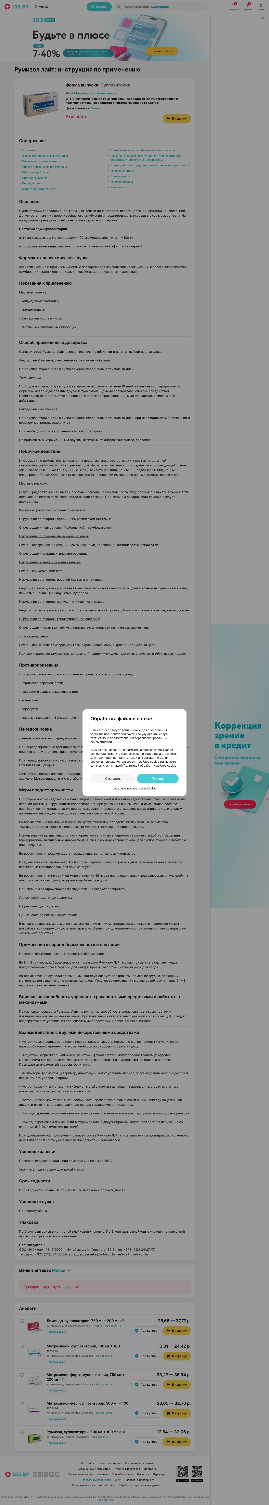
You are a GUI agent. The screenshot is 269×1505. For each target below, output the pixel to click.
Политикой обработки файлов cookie (149, 765)
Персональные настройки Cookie (134, 788)
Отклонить (113, 778)
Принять (158, 778)
